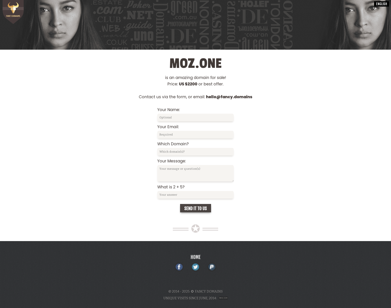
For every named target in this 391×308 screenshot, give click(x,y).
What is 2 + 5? (171, 187)
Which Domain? (173, 144)
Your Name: (168, 109)
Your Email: (168, 127)
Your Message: (171, 161)
